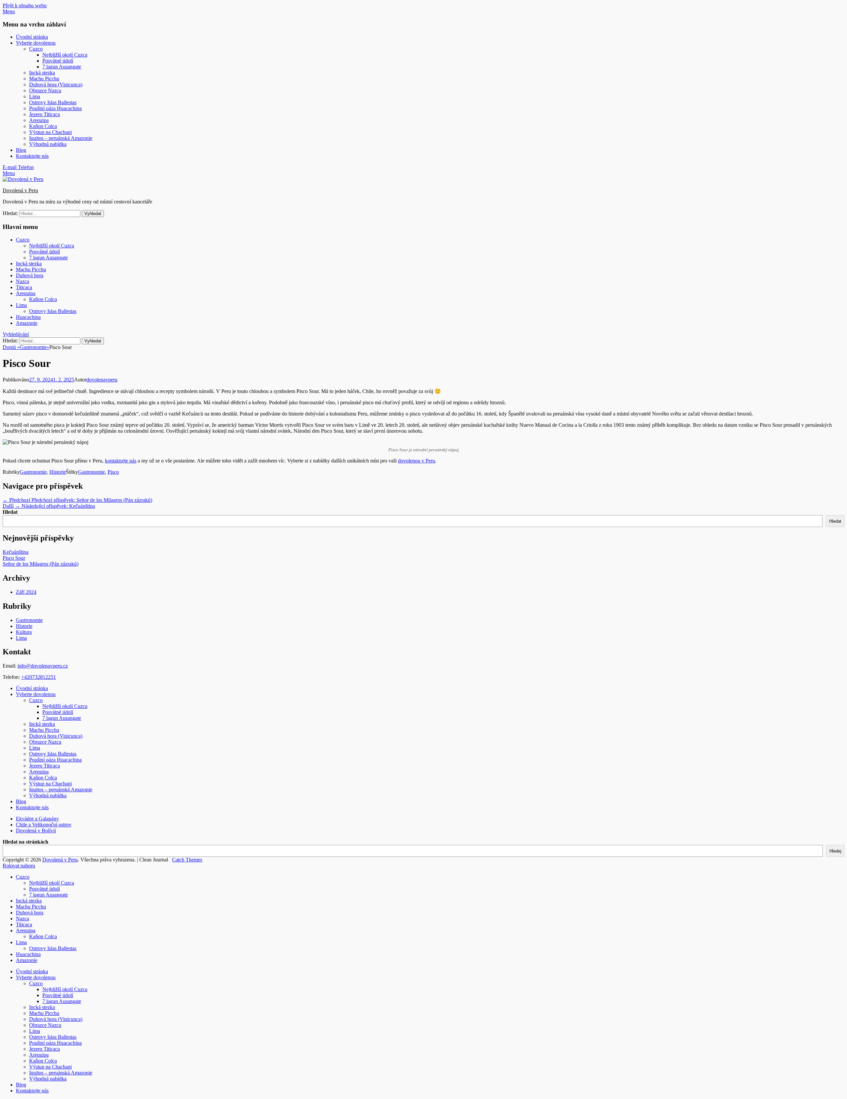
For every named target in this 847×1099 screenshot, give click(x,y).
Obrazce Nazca (45, 90)
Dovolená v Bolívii (36, 830)
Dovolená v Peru (20, 190)
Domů (11, 347)
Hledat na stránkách (25, 842)
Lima (34, 96)
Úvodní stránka (32, 37)
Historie (57, 472)
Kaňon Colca (43, 126)
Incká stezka (42, 72)
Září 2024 (26, 592)
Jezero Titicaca (44, 114)
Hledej (835, 851)
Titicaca (24, 287)
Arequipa (39, 120)
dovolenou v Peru (416, 460)
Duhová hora (29, 275)
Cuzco (36, 49)
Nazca (22, 281)
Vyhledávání (16, 334)
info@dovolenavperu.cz (43, 666)
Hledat (10, 512)
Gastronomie (34, 347)
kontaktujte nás (120, 460)
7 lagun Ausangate (61, 66)
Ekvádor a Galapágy (37, 818)
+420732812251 (38, 677)
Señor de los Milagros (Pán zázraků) (40, 564)
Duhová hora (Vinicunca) (55, 84)
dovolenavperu (101, 379)
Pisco (113, 472)
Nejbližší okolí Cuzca (64, 55)
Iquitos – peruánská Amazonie (60, 138)
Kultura (24, 632)
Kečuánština (15, 552)
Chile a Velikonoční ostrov (43, 824)
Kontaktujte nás (32, 156)
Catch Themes (187, 859)
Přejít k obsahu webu (25, 5)
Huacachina (28, 317)
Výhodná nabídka (48, 144)
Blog (21, 150)
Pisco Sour (14, 558)
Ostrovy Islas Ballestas (52, 102)
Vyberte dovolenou (36, 43)
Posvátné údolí (57, 61)
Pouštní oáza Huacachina (55, 108)
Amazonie (26, 323)
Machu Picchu (44, 78)
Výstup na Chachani (50, 132)
